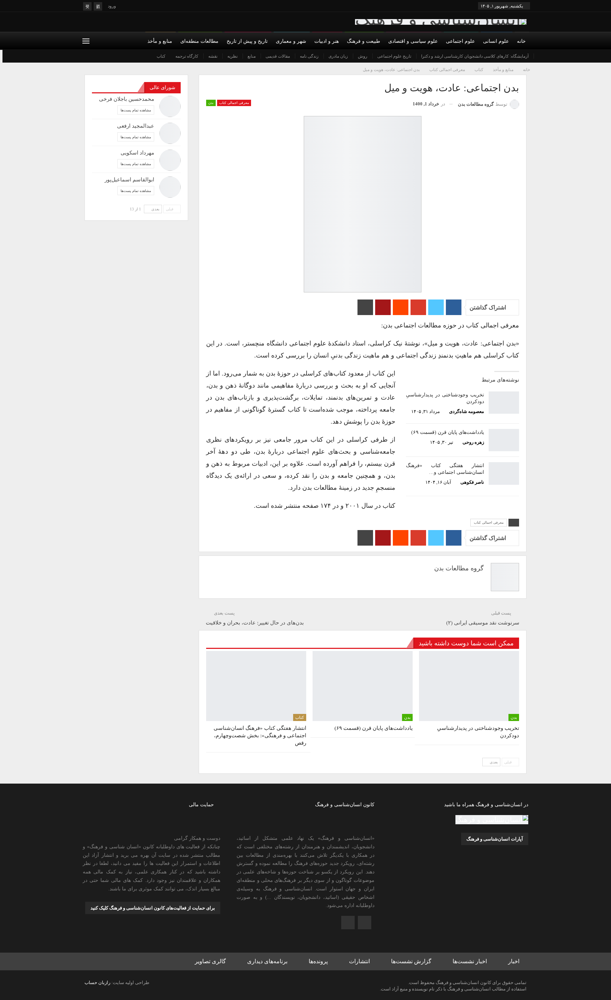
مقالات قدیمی (278, 56)
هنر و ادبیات (326, 41)
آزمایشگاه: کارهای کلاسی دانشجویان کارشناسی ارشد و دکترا (475, 56)
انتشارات (359, 961)
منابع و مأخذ (159, 41)
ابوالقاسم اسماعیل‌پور (129, 179)
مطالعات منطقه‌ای (199, 41)
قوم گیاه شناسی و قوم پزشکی (396, 56)
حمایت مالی (350, 56)
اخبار (513, 961)
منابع (252, 56)
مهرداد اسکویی (137, 153)
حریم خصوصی (317, 56)
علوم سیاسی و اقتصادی (413, 41)
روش (362, 56)
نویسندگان (462, 56)
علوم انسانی (496, 41)
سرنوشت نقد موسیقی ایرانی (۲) (482, 623)
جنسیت (475, 56)
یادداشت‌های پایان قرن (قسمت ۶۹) (447, 432)
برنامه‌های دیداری (267, 961)
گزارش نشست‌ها (411, 961)
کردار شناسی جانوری (317, 56)
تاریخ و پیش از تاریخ (247, 41)
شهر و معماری (291, 41)
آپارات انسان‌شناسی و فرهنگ (494, 839)
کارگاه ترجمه (186, 56)
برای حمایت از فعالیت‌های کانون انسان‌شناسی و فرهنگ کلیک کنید (153, 908)
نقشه (212, 56)
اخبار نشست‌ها (470, 961)
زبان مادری (338, 56)
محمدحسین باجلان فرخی (126, 99)
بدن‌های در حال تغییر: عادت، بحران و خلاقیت (255, 623)
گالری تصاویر (210, 961)
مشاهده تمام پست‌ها (136, 109)
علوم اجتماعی (460, 41)
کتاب (161, 56)
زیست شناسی (446, 56)
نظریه (232, 56)
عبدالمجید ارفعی (135, 126)
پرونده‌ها (318, 961)
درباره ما (521, 56)
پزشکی (352, 56)
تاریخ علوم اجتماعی (394, 56)
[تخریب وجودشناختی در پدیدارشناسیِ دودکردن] (504, 402)
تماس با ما (380, 56)
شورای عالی (493, 56)
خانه (521, 41)
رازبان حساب (97, 982)
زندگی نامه (309, 56)
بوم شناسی (502, 56)
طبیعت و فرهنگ (363, 41)
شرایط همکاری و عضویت (421, 56)
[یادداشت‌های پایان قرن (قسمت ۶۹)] (504, 440)
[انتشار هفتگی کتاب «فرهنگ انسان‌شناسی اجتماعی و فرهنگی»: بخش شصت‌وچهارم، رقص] (504, 473)
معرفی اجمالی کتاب (234, 103)
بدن (525, 56)
